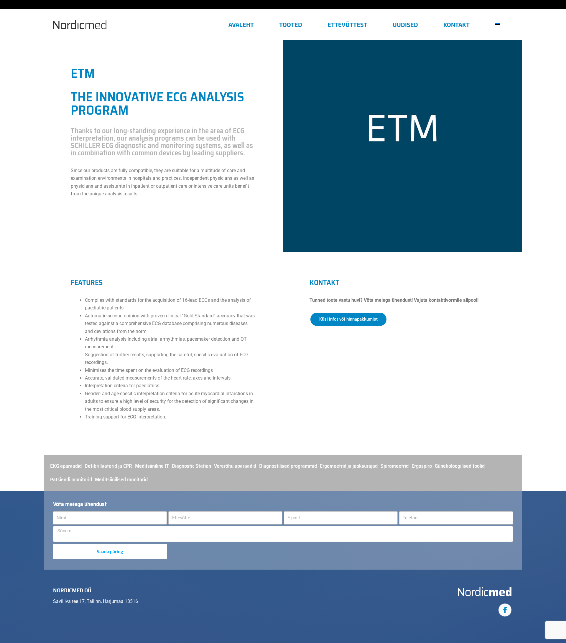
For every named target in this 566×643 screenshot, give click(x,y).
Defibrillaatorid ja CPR (108, 466)
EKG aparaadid (66, 466)
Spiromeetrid (395, 466)
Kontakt (456, 24)
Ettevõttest (347, 24)
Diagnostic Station (191, 466)
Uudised (405, 24)
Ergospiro (422, 466)
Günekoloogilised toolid (460, 466)
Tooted (290, 24)
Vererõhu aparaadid (235, 466)
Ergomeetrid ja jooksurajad (349, 466)
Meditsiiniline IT (152, 466)
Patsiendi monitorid (71, 479)
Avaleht (241, 24)
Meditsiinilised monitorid (121, 479)
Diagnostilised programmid (288, 466)
